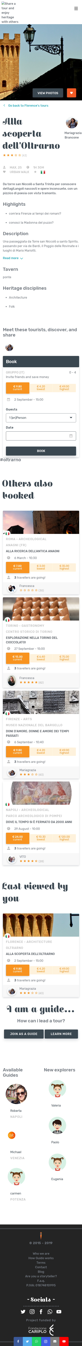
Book (41, 451)
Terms (41, 1262)
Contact (41, 1267)
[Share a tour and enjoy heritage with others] (11, 13)
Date (10, 427)
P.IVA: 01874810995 (41, 1285)
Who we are (41, 1253)
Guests (12, 409)
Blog (41, 1272)
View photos (48, 93)
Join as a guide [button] (24, 1034)
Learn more (61, 1034)
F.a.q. (41, 1281)
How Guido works (41, 1258)
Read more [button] (11, 258)
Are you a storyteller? (41, 1276)
